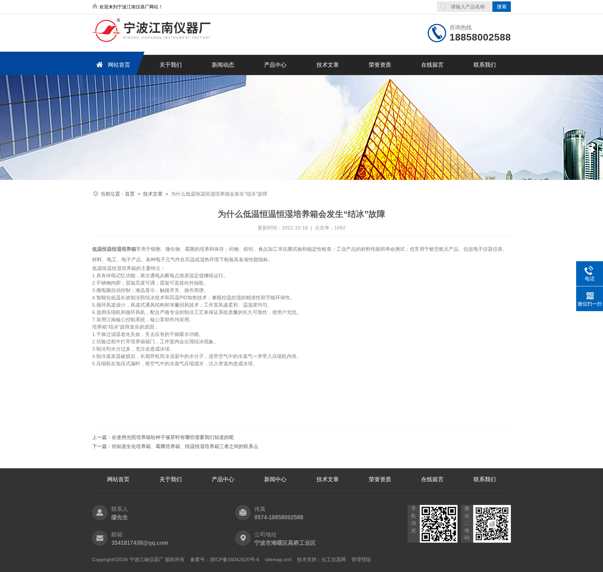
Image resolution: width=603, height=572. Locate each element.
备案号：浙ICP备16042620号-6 (224, 559)
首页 (130, 194)
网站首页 (119, 65)
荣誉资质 (380, 65)
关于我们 (170, 65)
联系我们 (485, 65)
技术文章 (328, 65)
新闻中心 (275, 479)
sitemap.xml (278, 559)
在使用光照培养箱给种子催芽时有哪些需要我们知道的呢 (173, 437)
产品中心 (275, 65)
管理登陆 (361, 559)
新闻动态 (223, 65)
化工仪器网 (333, 559)
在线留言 (432, 65)
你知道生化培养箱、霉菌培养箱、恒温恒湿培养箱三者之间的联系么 (185, 446)
